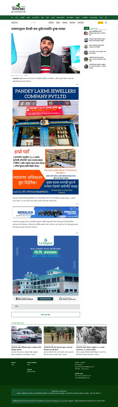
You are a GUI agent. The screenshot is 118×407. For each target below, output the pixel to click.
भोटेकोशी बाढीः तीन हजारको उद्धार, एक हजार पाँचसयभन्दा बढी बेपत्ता (97, 59)
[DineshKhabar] (18, 6)
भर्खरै (86, 29)
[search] (106, 22)
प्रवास (53, 18)
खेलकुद (78, 18)
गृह (12, 18)
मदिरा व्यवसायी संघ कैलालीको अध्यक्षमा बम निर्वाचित (96, 46)
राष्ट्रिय (28, 18)
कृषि (42, 18)
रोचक (101, 18)
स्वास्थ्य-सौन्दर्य (60, 18)
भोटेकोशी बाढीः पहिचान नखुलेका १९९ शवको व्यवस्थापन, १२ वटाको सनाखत (97, 66)
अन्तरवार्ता (64, 23)
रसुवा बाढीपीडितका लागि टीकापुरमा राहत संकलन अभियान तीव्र (97, 33)
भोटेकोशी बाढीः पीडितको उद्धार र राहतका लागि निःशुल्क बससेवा (97, 40)
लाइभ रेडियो (80, 23)
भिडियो (58, 23)
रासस (16, 306)
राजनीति (22, 18)
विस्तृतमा (33, 355)
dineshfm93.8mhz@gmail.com (52, 401)
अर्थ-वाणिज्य (35, 18)
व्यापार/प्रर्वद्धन (93, 18)
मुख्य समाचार (94, 29)
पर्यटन (47, 18)
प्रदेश (16, 18)
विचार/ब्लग (72, 23)
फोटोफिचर (51, 23)
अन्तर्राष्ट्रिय (85, 18)
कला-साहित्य (70, 18)
